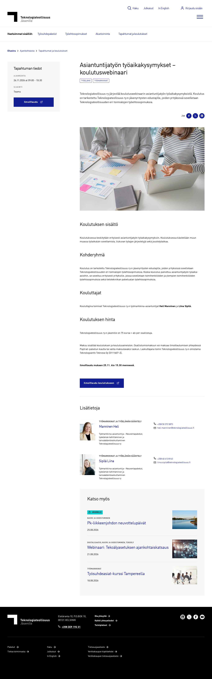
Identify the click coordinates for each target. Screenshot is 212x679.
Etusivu (11, 51)
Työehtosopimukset (76, 34)
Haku (135, 8)
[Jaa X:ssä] (195, 115)
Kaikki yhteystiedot (104, 621)
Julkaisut (148, 8)
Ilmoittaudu (31, 102)
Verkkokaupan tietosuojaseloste (103, 656)
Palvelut (11, 647)
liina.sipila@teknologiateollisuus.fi (173, 462)
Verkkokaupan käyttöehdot (100, 652)
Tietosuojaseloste (96, 647)
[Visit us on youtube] (202, 617)
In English (163, 8)
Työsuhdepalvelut (47, 34)
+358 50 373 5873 (165, 424)
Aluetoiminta (103, 34)
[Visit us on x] (189, 617)
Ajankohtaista (27, 51)
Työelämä (85, 81)
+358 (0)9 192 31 (71, 627)
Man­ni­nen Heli (109, 426)
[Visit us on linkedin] (182, 617)
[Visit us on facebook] (195, 617)
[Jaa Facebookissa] (189, 115)
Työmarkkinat (101, 81)
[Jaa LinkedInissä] (202, 115)
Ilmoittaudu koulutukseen (99, 383)
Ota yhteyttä (100, 616)
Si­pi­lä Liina (106, 461)
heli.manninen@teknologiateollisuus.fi (175, 428)
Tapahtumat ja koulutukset (132, 34)
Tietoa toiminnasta (16, 652)
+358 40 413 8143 (165, 459)
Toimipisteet (101, 625)
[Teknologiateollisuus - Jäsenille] (28, 17)
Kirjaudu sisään (193, 8)
